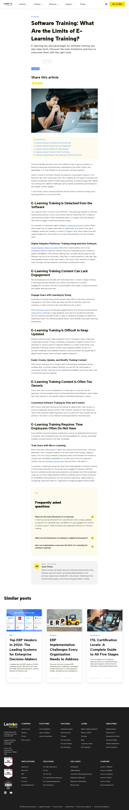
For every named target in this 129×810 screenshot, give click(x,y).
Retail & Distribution (112, 743)
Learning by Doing (43, 310)
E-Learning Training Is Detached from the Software (52, 143)
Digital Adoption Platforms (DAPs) (45, 248)
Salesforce (24, 767)
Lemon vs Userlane (106, 774)
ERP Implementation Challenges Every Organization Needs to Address (64, 649)
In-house (24, 781)
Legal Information (44, 807)
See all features (66, 747)
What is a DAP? (86, 733)
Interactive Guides (67, 729)
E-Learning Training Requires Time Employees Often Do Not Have (58, 155)
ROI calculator (86, 747)
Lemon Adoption (44, 729)
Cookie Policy (69, 807)
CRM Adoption (75, 770)
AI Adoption (74, 767)
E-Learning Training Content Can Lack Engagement (52, 146)
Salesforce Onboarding (78, 781)
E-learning (35, 68)
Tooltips (63, 736)
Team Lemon (25, 729)
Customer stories (87, 743)
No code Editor (66, 740)
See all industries (111, 747)
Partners (24, 733)
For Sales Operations (50, 767)
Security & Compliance (101, 807)
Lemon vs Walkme (106, 767)
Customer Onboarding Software (81, 774)
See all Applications (27, 785)
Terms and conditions (83, 807)
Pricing (23, 736)
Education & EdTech (113, 736)
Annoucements (66, 733)
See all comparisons (107, 785)
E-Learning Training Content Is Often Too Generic (52, 152)
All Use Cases (74, 785)
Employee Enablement (77, 778)
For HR (45, 770)
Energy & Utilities (111, 740)
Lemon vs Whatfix (106, 770)
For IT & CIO (47, 774)
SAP (22, 774)
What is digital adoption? (89, 729)
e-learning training (74, 225)
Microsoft (24, 770)
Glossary (84, 736)
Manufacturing (111, 729)
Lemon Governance (45, 736)
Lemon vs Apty (105, 781)
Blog (82, 740)
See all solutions (48, 785)
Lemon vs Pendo (105, 778)
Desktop (24, 778)
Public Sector (110, 733)
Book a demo (25, 740)
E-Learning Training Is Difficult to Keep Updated (51, 149)
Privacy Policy (57, 807)
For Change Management (51, 781)
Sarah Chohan (47, 60)
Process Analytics (66, 743)
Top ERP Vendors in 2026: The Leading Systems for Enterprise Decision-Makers (23, 649)
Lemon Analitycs (44, 733)
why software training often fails (55, 461)
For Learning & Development (52, 778)
